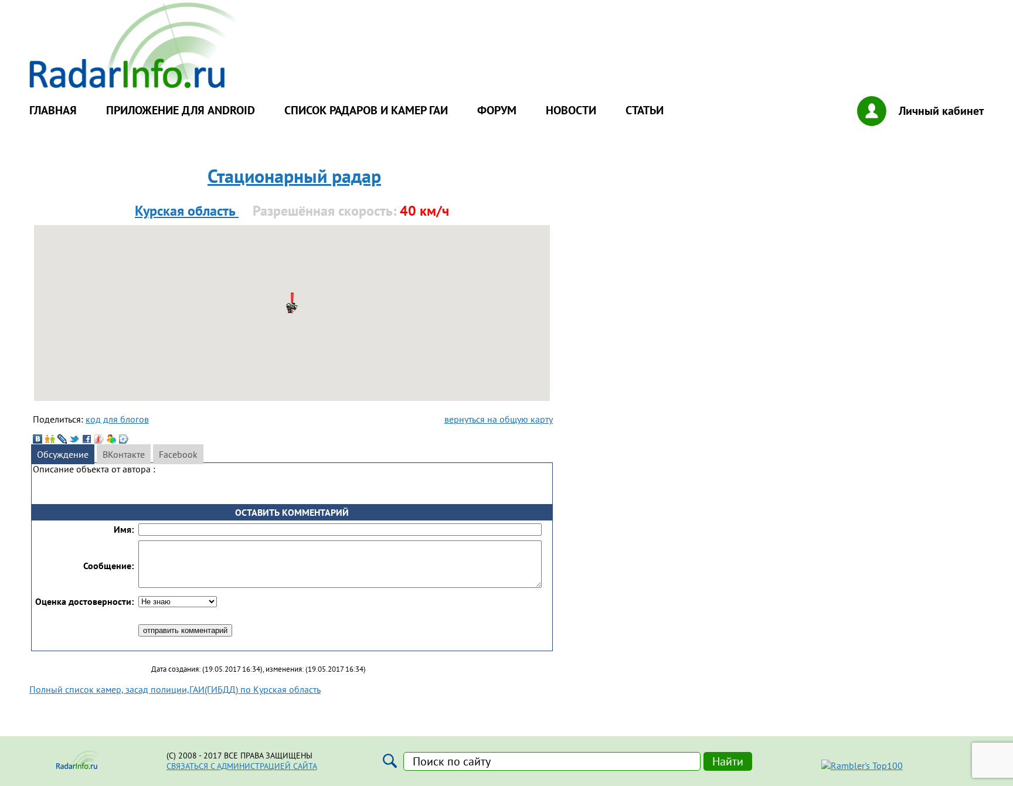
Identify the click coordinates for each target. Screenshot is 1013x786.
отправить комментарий (185, 630)
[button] (292, 307)
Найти (727, 761)
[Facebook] (86, 439)
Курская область (187, 211)
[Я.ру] (99, 439)
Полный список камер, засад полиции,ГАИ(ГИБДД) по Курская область (175, 689)
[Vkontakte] (37, 439)
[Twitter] (74, 439)
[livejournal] (62, 439)
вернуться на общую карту (498, 419)
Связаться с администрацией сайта (241, 766)
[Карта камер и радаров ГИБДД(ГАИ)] (134, 84)
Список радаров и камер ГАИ (366, 110)
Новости (571, 110)
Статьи (645, 110)
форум (496, 110)
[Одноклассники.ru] (50, 439)
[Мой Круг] (123, 439)
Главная (53, 110)
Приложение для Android (180, 110)
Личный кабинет (941, 110)
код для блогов (117, 419)
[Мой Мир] (111, 439)
